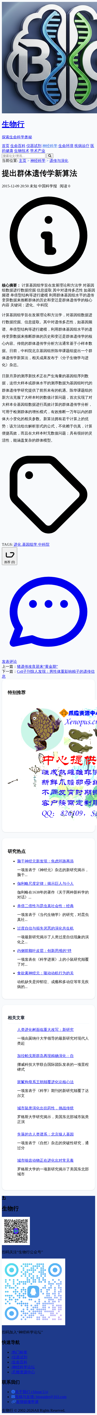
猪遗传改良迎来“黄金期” (37, 666)
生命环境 (65, 146)
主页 (22, 161)
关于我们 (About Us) (31, 1392)
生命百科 (17, 146)
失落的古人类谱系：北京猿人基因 (45, 1134)
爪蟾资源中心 (23, 1372)
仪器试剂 (33, 146)
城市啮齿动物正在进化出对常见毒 (45, 1160)
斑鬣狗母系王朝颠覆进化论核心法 (45, 1082)
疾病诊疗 (81, 146)
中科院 (43, 544)
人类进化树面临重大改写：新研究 (45, 1030)
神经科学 (49, 146)
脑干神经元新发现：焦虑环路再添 (45, 861)
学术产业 (37, 151)
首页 (5, 146)
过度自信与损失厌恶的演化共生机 (45, 928)
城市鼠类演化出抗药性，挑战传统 (45, 1108)
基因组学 (30, 544)
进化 (18, 544)
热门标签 (19, 1352)
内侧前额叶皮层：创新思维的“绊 (44, 951)
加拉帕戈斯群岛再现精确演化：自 (45, 1056)
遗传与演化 (58, 161)
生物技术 (21, 151)
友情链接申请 (27, 1402)
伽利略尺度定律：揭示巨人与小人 (45, 884)
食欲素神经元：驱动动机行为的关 (45, 973)
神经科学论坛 (23, 1367)
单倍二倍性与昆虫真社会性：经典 (45, 906)
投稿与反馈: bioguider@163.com (40, 1397)
